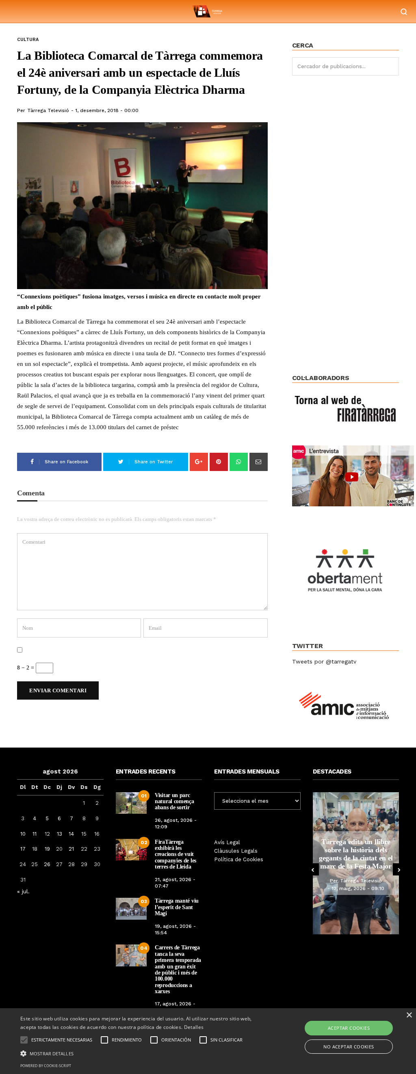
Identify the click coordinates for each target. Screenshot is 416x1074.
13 (59, 834)
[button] (142, 1053)
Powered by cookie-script (45, 1065)
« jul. (23, 891)
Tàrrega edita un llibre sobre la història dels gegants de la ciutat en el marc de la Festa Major (356, 854)
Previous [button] (313, 869)
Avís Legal (227, 842)
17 (23, 849)
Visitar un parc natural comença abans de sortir (174, 801)
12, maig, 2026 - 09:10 (358, 888)
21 (71, 849)
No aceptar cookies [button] (348, 1047)
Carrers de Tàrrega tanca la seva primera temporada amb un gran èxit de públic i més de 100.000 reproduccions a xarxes (178, 969)
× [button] (409, 1015)
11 (34, 834)
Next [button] (399, 869)
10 (23, 834)
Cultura (28, 39)
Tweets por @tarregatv (324, 661)
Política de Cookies (238, 859)
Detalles (194, 1027)
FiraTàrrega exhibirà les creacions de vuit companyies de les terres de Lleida (175, 854)
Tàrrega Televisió (48, 110)
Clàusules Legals (236, 851)
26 (47, 864)
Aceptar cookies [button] (349, 1028)
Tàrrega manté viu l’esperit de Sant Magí (177, 907)
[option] (356, 863)
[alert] (208, 1041)
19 (47, 849)
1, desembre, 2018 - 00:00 (107, 110)
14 (71, 834)
